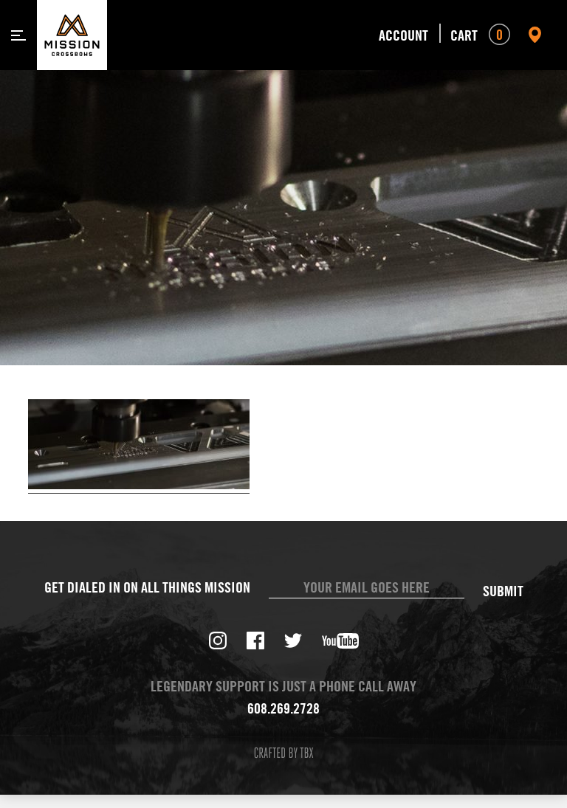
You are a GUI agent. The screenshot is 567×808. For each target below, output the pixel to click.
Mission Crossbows (72, 35)
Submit (503, 591)
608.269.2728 (283, 708)
